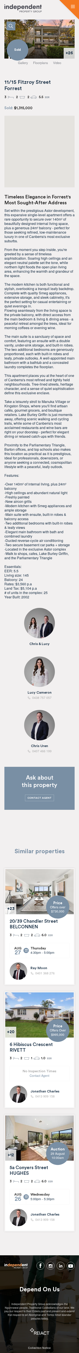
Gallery (23, 62)
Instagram (50, 1266)
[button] (73, 7)
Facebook (40, 1266)
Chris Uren (39, 746)
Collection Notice (39, 1348)
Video (57, 62)
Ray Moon (39, 968)
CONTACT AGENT (39, 798)
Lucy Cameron (40, 692)
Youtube (71, 1266)
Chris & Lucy (39, 644)
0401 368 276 (45, 973)
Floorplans (40, 62)
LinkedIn (61, 1266)
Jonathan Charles (45, 1091)
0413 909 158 (45, 1096)
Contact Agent (39, 1076)
